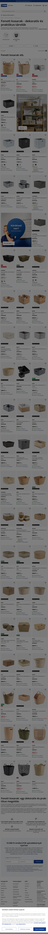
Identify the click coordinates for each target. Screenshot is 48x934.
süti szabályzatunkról (21, 924)
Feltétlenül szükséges (25, 929)
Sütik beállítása (9, 929)
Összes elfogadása (39, 929)
